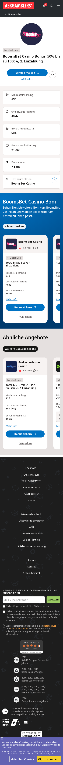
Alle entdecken (14, 226)
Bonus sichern (23, 307)
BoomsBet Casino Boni (29, 201)
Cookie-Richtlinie (31, 539)
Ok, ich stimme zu (49, 759)
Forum (31, 500)
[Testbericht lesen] (54, 180)
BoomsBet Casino (23, 183)
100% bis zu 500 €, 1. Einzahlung (18, 264)
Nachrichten (31, 493)
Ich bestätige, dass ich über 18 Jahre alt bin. (27, 606)
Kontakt (31, 566)
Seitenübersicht (31, 572)
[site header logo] (18, 5)
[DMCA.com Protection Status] (31, 735)
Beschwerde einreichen (31, 520)
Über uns (31, 560)
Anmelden (53, 599)
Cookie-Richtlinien (19, 628)
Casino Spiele (31, 474)
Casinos (31, 468)
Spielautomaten (31, 481)
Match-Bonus (11, 50)
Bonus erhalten (25, 72)
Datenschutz (49, 625)
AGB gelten (27, 79)
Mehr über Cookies (22, 759)
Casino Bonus (31, 487)
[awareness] (11, 723)
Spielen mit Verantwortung (32, 546)
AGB (31, 527)
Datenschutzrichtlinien (31, 533)
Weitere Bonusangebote (20, 348)
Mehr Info (11, 299)
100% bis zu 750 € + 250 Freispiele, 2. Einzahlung (21, 387)
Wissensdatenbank (31, 514)
